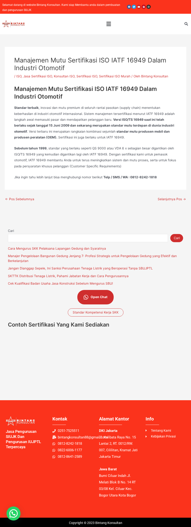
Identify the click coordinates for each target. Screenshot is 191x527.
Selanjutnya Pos (172, 199)
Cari (11, 231)
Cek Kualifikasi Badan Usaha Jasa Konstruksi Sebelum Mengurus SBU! (60, 283)
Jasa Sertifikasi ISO (37, 76)
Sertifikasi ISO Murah (114, 76)
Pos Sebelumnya (19, 199)
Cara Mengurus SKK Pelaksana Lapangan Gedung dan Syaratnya (57, 248)
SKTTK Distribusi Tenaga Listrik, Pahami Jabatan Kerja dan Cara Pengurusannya (68, 276)
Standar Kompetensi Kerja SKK (96, 312)
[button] (109, 24)
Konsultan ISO (64, 76)
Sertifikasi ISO (86, 76)
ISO (18, 76)
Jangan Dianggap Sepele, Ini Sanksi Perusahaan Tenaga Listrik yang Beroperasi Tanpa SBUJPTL (80, 268)
